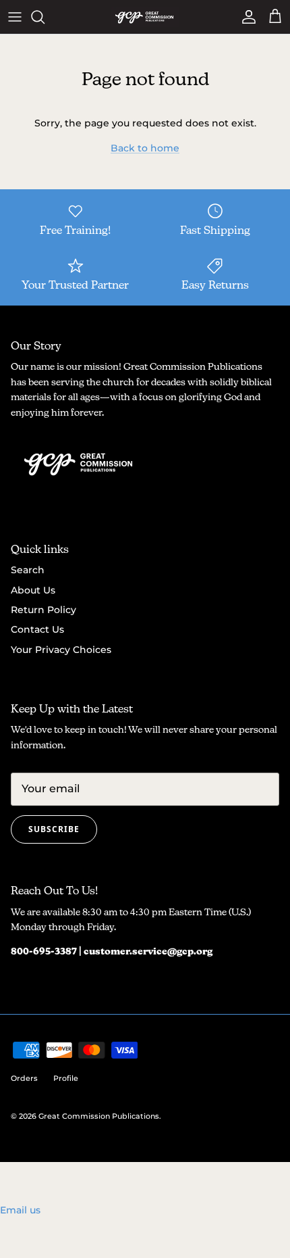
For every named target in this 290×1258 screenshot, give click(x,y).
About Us (33, 590)
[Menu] (15, 17)
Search (28, 570)
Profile (65, 1078)
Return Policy (43, 610)
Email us (20, 1210)
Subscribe (54, 829)
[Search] (44, 17)
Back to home (145, 148)
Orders (24, 1078)
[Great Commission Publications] (145, 17)
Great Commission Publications (98, 1116)
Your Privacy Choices (61, 650)
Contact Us (37, 629)
